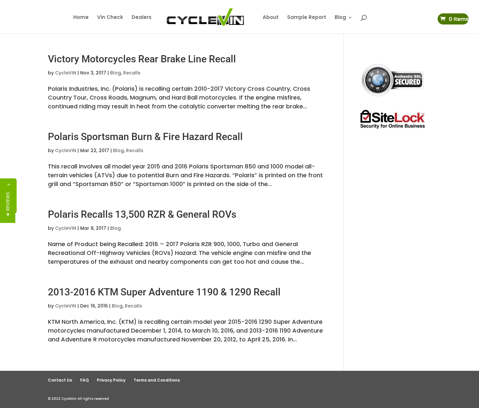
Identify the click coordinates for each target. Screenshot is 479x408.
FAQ (84, 380)
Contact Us (60, 380)
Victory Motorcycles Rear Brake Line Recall (142, 59)
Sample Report (306, 18)
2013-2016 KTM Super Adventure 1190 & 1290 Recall (164, 292)
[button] (7, 204)
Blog (340, 18)
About (271, 18)
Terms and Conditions (157, 380)
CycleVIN (65, 73)
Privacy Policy (111, 380)
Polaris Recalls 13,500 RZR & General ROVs (142, 214)
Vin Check (110, 18)
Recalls (131, 73)
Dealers (142, 18)
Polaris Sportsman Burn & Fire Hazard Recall (145, 136)
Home (81, 18)
